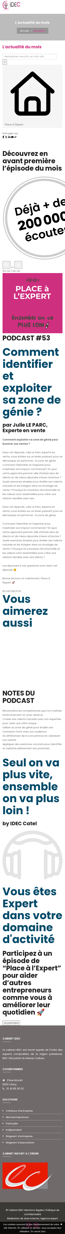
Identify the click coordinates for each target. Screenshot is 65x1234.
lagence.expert (49, 1218)
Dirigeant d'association (20, 1142)
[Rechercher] (4, 62)
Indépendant (14, 1130)
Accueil (24, 30)
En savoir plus (38, 1231)
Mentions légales (34, 1210)
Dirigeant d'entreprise (19, 1136)
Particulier (12, 1123)
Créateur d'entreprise (19, 1111)
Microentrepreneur (17, 1117)
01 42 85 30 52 (15, 1088)
